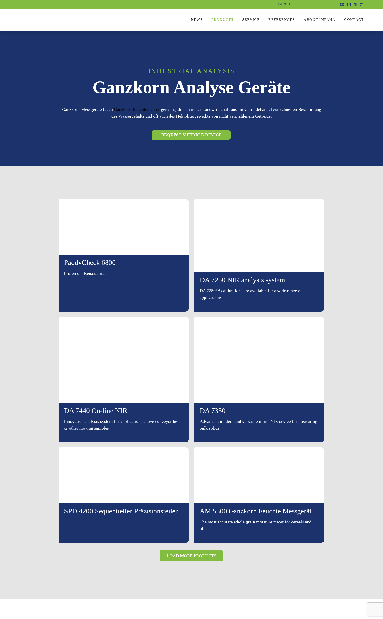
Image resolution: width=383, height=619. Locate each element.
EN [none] (349, 4)
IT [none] (361, 4)
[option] (342, 4)
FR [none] (355, 4)
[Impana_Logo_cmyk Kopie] (57, 16)
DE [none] (342, 4)
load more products (191, 555)
